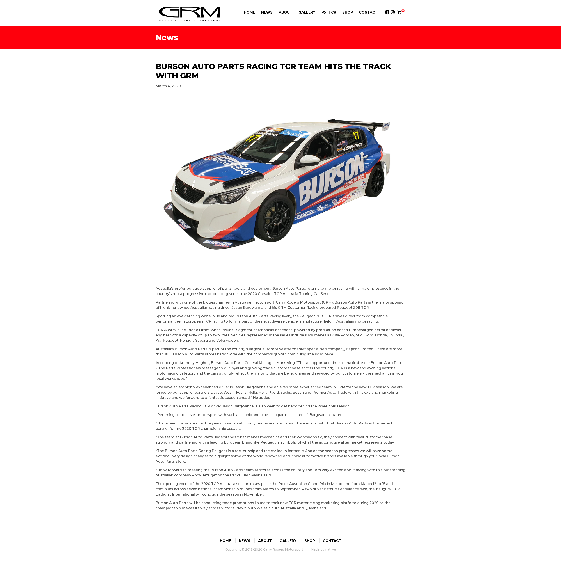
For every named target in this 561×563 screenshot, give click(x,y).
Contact (368, 12)
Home (249, 12)
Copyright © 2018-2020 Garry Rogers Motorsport (264, 549)
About (285, 12)
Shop (347, 12)
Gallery (306, 12)
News (267, 12)
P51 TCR (328, 12)
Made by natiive (323, 549)
